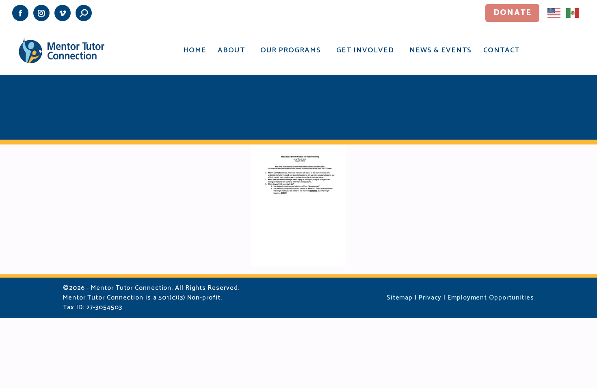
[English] (554, 12)
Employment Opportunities (491, 297)
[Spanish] (573, 12)
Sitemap (400, 297)
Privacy (430, 297)
